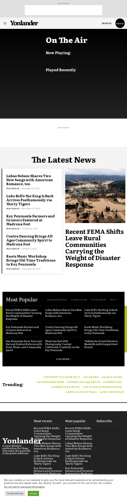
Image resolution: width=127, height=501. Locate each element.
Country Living (79, 299)
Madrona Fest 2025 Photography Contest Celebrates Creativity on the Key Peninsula (62, 345)
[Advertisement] (63, 10)
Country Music (98, 299)
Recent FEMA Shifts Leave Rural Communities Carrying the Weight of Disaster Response (94, 248)
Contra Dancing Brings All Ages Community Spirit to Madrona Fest (29, 239)
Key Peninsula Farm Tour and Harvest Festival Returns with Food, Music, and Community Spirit (24, 345)
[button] (106, 23)
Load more (62, 359)
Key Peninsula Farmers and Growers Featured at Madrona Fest (30, 219)
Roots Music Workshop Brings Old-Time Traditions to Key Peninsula (30, 260)
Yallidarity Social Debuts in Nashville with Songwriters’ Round (101, 344)
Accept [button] (33, 493)
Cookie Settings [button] (15, 493)
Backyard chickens (57, 299)
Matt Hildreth (13, 188)
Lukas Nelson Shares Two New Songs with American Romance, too (29, 179)
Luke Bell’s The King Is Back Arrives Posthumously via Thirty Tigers (30, 199)
